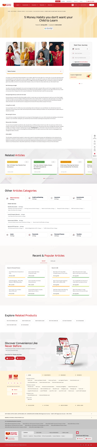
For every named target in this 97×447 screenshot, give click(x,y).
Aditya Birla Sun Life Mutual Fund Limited (14, 425)
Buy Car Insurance (25, 324)
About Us (50, 5)
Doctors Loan (71, 390)
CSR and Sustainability (46, 436)
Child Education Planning (38, 11)
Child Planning (29, 11)
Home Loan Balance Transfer (40, 380)
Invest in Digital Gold (26, 320)
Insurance (34, 5)
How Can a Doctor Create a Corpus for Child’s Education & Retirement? (43, 166)
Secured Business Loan (32, 395)
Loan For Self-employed (81, 390)
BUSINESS (63, 1)
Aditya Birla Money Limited (73, 423)
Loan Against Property (63, 380)
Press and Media (37, 436)
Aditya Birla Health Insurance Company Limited (55, 423)
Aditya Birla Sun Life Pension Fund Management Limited (37, 425)
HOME (9, 11)
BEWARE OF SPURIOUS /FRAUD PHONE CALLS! (14, 417)
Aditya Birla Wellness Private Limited (59, 425)
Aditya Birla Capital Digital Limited (36, 427)
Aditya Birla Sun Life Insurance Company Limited (33, 423)
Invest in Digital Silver (39, 320)
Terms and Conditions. (83, 61)
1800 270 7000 (90, 1)
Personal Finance (21, 11)
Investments (25, 5)
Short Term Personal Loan (33, 388)
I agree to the (81, 61)
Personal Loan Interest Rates (48, 386)
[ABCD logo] (11, 433)
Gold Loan (30, 399)
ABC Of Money (13, 11)
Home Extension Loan (74, 380)
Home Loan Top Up (52, 380)
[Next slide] (10, 178)
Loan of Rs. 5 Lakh (62, 390)
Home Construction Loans (44, 382)
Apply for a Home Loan (53, 320)
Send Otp (81, 64)
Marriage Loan (73, 388)
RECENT (44, 261)
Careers (81, 1)
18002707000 (11, 439)
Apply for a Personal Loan (12, 320)
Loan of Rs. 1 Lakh (53, 390)
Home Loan (30, 380)
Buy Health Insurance (67, 320)
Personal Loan (30, 386)
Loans (17, 5)
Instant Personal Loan (72, 386)
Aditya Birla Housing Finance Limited (12, 423)
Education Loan (56, 388)
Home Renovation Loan (32, 382)
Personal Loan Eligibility (61, 386)
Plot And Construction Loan (57, 382)
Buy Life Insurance (80, 320)
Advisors (75, 1)
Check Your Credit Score (11, 324)
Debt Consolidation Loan (45, 388)
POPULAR (53, 261)
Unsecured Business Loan (44, 395)
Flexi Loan (38, 386)
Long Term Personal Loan (33, 390)
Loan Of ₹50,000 (43, 390)
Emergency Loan (64, 388)
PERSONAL (58, 1)
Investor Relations (56, 436)
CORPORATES (69, 1)
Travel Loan (80, 388)
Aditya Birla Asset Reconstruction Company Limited (16, 427)
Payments (42, 5)
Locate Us (31, 436)
